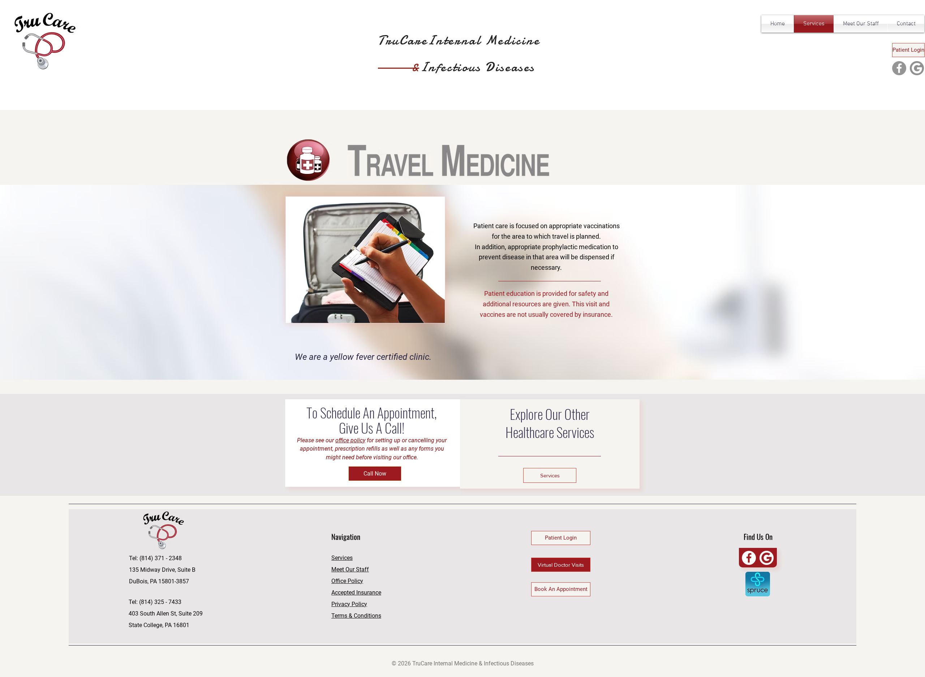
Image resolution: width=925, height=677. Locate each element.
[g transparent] (767, 558)
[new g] (917, 68)
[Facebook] (899, 68)
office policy (350, 440)
